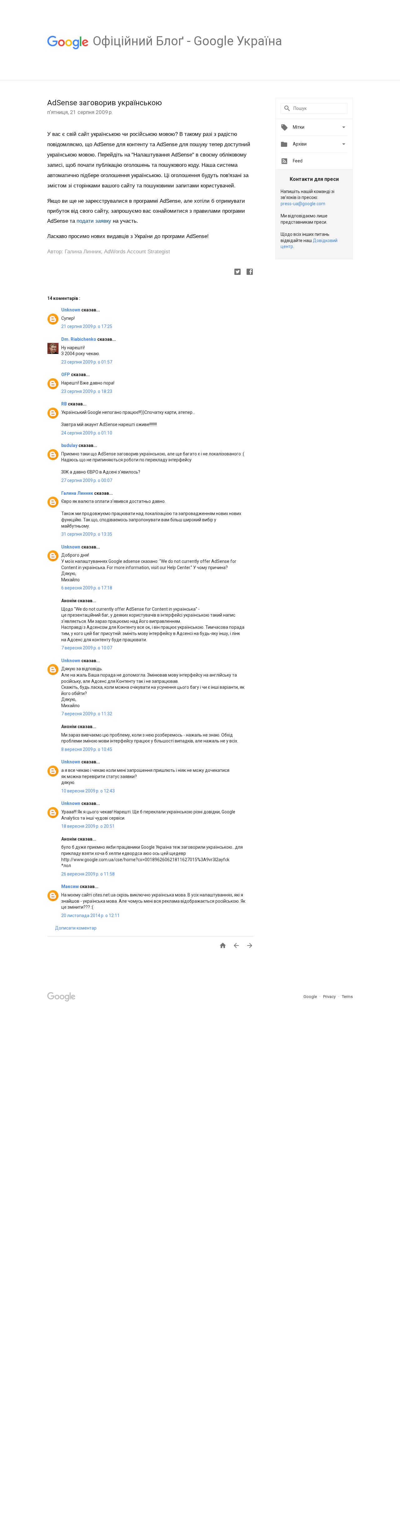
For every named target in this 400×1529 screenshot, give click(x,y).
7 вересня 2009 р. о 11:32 (86, 713)
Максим (70, 886)
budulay (69, 445)
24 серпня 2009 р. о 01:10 (86, 432)
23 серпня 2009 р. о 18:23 (86, 391)
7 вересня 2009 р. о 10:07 (86, 647)
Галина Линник (77, 493)
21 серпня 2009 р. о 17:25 (86, 326)
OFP (66, 374)
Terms (347, 996)
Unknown (71, 309)
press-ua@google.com (303, 203)
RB (64, 403)
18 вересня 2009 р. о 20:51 (88, 826)
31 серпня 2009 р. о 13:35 (86, 534)
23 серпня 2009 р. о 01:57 (86, 362)
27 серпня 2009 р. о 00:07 (86, 480)
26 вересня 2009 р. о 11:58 (88, 873)
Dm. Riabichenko (79, 339)
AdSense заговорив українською (104, 102)
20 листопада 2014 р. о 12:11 (90, 915)
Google (310, 996)
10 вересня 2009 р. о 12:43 (88, 790)
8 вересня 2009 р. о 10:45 (86, 749)
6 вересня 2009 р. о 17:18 (86, 587)
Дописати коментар (76, 928)
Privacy (330, 996)
